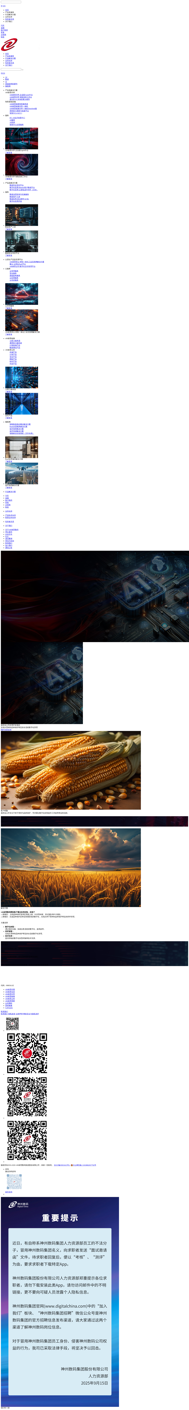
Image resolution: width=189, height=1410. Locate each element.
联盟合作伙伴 (10, 517)
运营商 (3, 35)
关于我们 (8, 65)
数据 (7, 79)
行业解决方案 (10, 58)
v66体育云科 (10, 999)
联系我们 (8, 543)
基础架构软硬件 (11, 84)
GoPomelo (9, 1008)
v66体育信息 (10, 992)
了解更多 (8, 153)
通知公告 (8, 548)
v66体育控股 (10, 989)
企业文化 (8, 534)
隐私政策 (11, 1014)
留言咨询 (8, 1192)
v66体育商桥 (10, 1001)
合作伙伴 (8, 61)
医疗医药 (4, 30)
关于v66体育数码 (11, 530)
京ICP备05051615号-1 (62, 1165)
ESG (7, 536)
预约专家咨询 (6, 730)
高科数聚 (8, 1005)
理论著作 (8, 532)
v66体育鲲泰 (10, 996)
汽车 (2, 25)
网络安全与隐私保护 (31, 1014)
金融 (2, 28)
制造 (2, 37)
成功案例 (8, 538)
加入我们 (8, 545)
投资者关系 (9, 63)
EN (4, 6)
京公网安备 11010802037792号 (84, 1165)
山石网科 (8, 1003)
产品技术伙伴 (10, 515)
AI (6, 77)
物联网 (7, 86)
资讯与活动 (9, 541)
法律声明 (19, 1014)
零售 (2, 32)
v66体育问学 (10, 994)
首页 (7, 54)
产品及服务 (9, 56)
